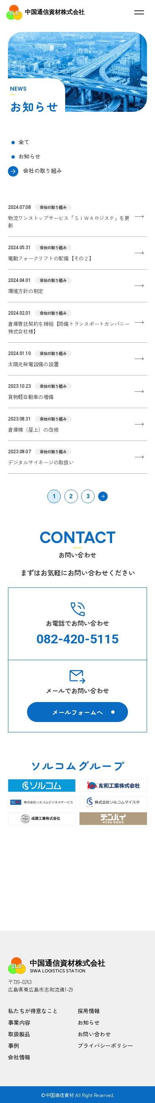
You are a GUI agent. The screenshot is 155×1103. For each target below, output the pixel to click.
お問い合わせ (94, 1034)
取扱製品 (19, 1034)
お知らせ (89, 1022)
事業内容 (19, 1022)
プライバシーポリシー (105, 1045)
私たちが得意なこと (33, 1011)
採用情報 (89, 1011)
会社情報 (19, 1057)
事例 (13, 1045)
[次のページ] (103, 496)
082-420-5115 (77, 639)
